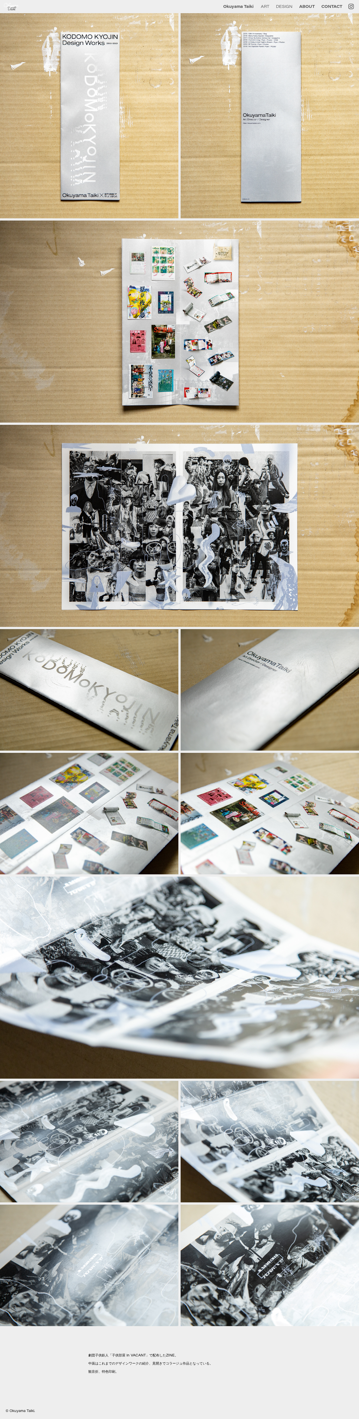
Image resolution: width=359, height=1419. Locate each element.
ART (265, 6)
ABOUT (307, 6)
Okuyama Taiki (238, 6)
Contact (331, 6)
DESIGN (284, 6)
